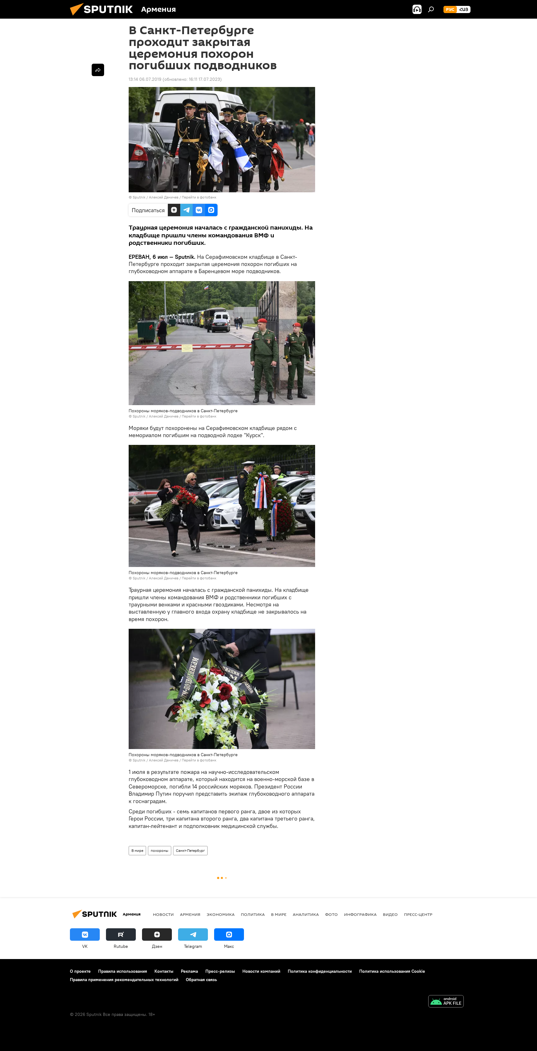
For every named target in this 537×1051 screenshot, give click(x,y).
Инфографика (360, 914)
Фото (331, 914)
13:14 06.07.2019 (145, 79)
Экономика (221, 914)
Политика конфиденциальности (320, 971)
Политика (253, 914)
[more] (98, 70)
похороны (159, 850)
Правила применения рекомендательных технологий (124, 979)
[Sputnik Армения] (104, 17)
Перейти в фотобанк (199, 197)
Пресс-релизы (220, 971)
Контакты (163, 971)
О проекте (80, 971)
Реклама (189, 971)
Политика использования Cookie (392, 971)
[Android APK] (446, 1002)
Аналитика (306, 914)
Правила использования (122, 971)
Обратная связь (201, 979)
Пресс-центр (418, 914)
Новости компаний (261, 971)
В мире (137, 850)
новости (163, 914)
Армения (190, 914)
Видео (390, 914)
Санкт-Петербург (190, 850)
